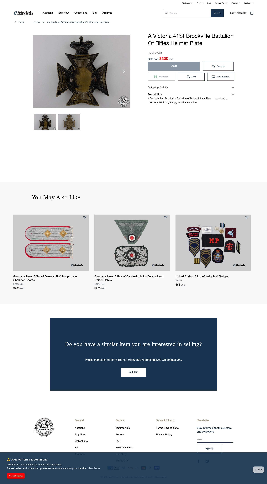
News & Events (221, 3)
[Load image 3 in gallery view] (45, 122)
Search (217, 13)
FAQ (209, 3)
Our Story (236, 3)
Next (124, 72)
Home (37, 22)
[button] (64, 13)
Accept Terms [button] (16, 476)
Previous (39, 72)
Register (242, 13)
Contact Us (248, 3)
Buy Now (80, 435)
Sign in (232, 13)
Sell (77, 448)
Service (200, 3)
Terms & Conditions (167, 428)
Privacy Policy (164, 435)
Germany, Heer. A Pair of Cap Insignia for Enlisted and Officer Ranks (128, 278)
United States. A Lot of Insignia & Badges (202, 276)
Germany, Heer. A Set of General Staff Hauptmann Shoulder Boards (45, 278)
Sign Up (209, 449)
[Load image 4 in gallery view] (69, 122)
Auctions (80, 428)
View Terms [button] (94, 468)
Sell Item (133, 372)
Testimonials (187, 3)
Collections (81, 441)
